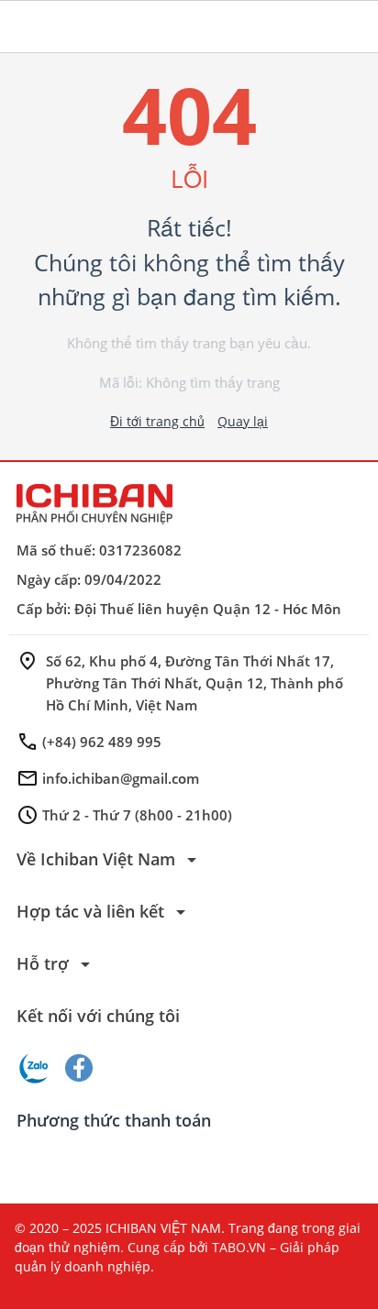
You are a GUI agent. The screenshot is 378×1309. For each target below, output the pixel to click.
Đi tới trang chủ (157, 421)
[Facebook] (79, 1068)
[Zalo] (35, 1068)
